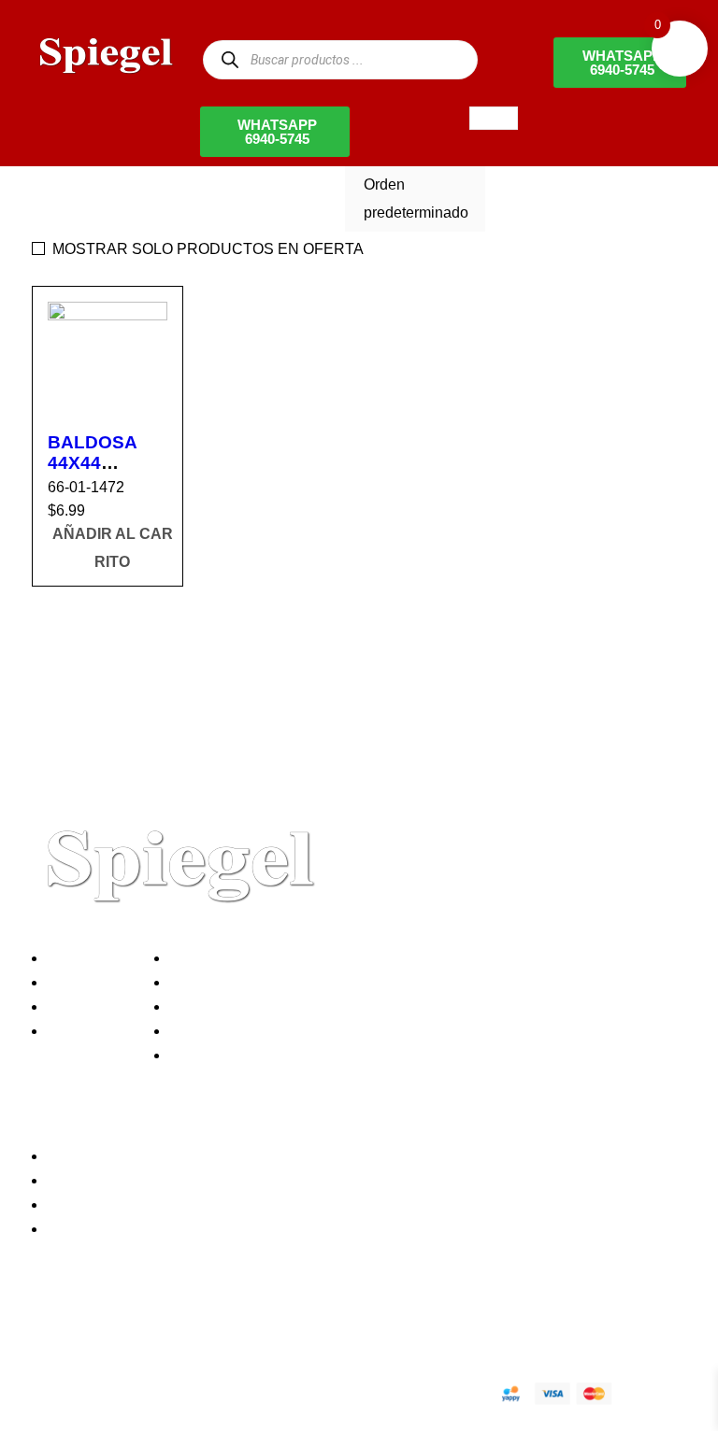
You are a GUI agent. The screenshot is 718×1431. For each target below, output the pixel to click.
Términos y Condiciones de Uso (281, 1031)
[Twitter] (105, 1327)
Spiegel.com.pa (185, 1390)
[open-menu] (493, 118)
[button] (112, 548)
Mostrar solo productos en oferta (208, 249)
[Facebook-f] (55, 1327)
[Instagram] (156, 1327)
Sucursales (89, 982)
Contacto (82, 1031)
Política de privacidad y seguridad (287, 958)
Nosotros (82, 958)
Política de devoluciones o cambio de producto (329, 982)
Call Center (213, 1055)
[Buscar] (229, 59)
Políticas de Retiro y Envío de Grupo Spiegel (322, 1006)
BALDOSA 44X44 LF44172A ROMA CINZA (105, 473)
